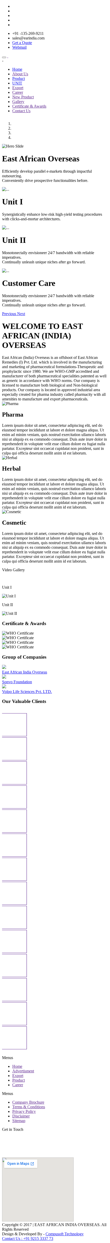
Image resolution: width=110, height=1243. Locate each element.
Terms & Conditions (28, 1107)
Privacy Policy (24, 1111)
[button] (9, 314)
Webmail (19, 47)
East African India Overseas (24, 672)
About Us (20, 74)
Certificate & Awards (29, 106)
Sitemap (18, 1120)
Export (17, 88)
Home (17, 69)
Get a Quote (22, 42)
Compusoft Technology (65, 1234)
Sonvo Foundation (17, 682)
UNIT (17, 83)
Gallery (18, 101)
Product (18, 78)
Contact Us (21, 111)
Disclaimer (21, 1116)
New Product (23, 97)
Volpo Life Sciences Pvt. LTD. (27, 691)
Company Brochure (28, 1102)
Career (17, 92)
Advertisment (23, 1071)
